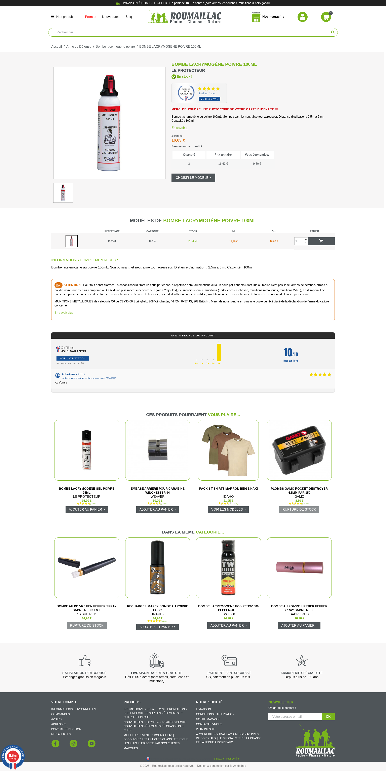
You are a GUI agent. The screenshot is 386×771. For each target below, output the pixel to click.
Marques (131, 748)
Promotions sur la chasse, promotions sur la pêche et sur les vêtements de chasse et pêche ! (155, 713)
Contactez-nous (209, 724)
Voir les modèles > (228, 509)
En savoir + (179, 128)
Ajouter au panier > (87, 509)
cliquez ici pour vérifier (226, 758)
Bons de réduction (66, 729)
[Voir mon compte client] (303, 16)
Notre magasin (208, 719)
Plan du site (205, 729)
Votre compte (64, 702)
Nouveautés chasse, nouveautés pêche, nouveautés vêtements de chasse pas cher (155, 726)
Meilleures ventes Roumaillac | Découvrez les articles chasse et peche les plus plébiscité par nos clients (156, 739)
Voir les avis (209, 98)
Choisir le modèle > (193, 177)
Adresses (58, 724)
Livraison (203, 709)
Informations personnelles (73, 709)
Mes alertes (61, 734)
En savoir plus (63, 312)
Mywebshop (238, 765)
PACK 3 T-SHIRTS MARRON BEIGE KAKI (228, 488)
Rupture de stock (299, 509)
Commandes (60, 714)
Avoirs (56, 719)
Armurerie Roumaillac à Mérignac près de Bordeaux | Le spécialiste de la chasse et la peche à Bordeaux (228, 738)
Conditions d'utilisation (215, 714)
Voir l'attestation (73, 358)
